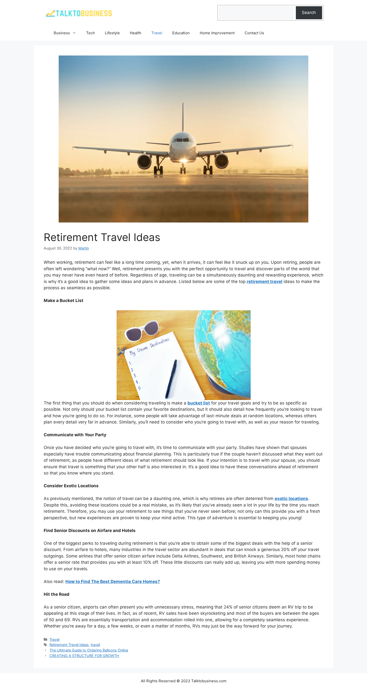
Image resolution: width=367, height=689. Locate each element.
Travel (156, 32)
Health (135, 32)
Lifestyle (112, 32)
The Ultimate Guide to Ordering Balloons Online (88, 650)
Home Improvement (217, 32)
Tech (90, 32)
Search (309, 12)
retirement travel (264, 281)
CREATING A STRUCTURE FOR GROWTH (84, 656)
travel (95, 644)
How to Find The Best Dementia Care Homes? (112, 581)
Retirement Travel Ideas (69, 644)
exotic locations (291, 498)
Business (62, 32)
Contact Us (254, 32)
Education (181, 32)
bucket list (198, 403)
